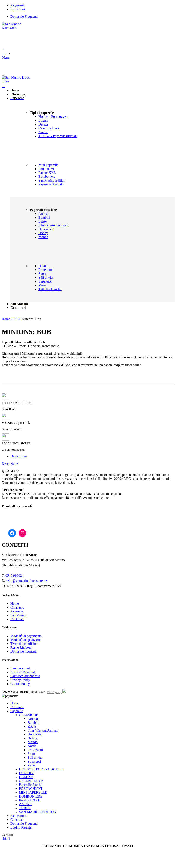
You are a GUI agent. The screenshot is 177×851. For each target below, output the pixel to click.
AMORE (25, 804)
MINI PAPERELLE (33, 792)
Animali (43, 213)
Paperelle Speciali (50, 184)
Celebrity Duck (48, 128)
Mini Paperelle (48, 165)
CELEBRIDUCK (31, 781)
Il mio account (20, 668)
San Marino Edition (51, 180)
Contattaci (17, 619)
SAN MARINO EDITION (37, 812)
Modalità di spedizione (25, 640)
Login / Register (21, 827)
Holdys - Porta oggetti (53, 116)
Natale (42, 266)
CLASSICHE (28, 715)
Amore (43, 132)
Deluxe (43, 124)
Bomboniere (46, 176)
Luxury (43, 120)
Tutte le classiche (50, 289)
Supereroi (45, 281)
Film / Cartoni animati (53, 225)
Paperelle (16, 611)
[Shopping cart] (3, 86)
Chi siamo (17, 607)
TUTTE (15, 319)
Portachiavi (46, 169)
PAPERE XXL (29, 800)
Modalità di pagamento (26, 636)
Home (6, 319)
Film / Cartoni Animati (43, 730)
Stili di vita (45, 277)
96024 (19, 575)
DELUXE (26, 777)
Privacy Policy (20, 680)
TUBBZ (25, 808)
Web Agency (54, 692)
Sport (42, 273)
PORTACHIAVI (30, 788)
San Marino (18, 615)
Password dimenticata (25, 676)
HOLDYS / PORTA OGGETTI (41, 769)
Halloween (45, 229)
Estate (42, 221)
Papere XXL (47, 172)
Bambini (44, 217)
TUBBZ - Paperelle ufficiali (57, 136)
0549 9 (10, 575)
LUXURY (26, 773)
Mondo (43, 237)
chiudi (6, 838)
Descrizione (18, 456)
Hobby (43, 233)
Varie (42, 285)
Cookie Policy (20, 684)
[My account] (3, 48)
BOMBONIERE (30, 796)
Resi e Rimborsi (21, 647)
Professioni (46, 270)
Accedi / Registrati (23, 672)
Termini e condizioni (24, 643)
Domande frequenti (23, 651)
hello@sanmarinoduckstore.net (27, 581)
